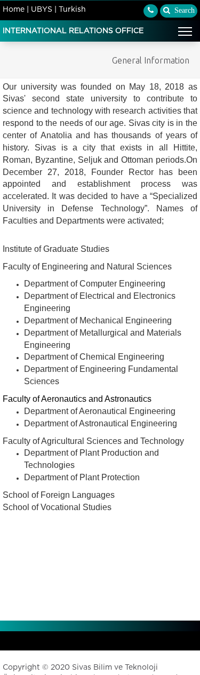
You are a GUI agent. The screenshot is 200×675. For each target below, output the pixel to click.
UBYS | (44, 9)
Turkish (72, 9)
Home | (16, 9)
